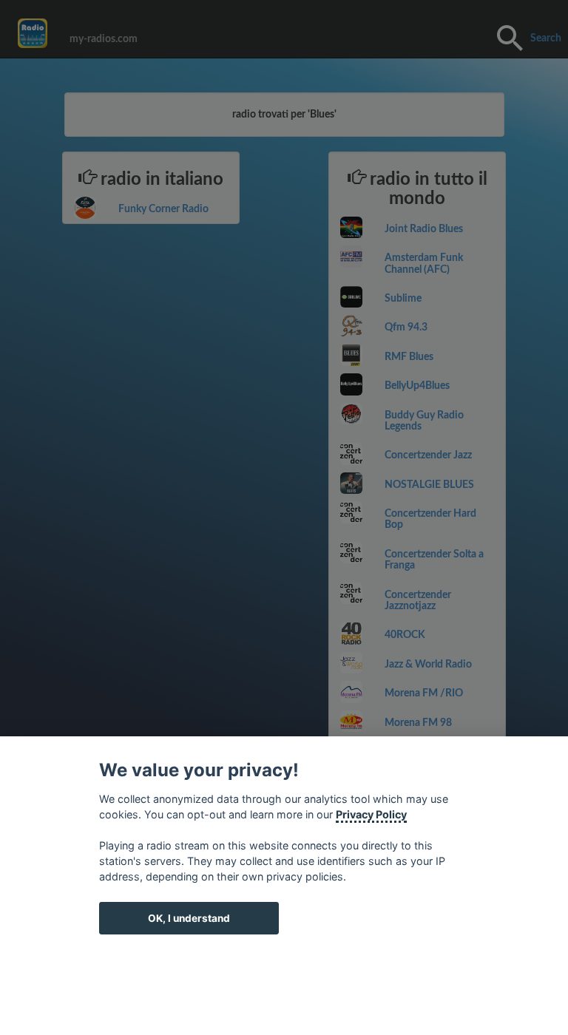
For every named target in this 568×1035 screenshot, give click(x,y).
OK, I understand (189, 918)
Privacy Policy (371, 814)
